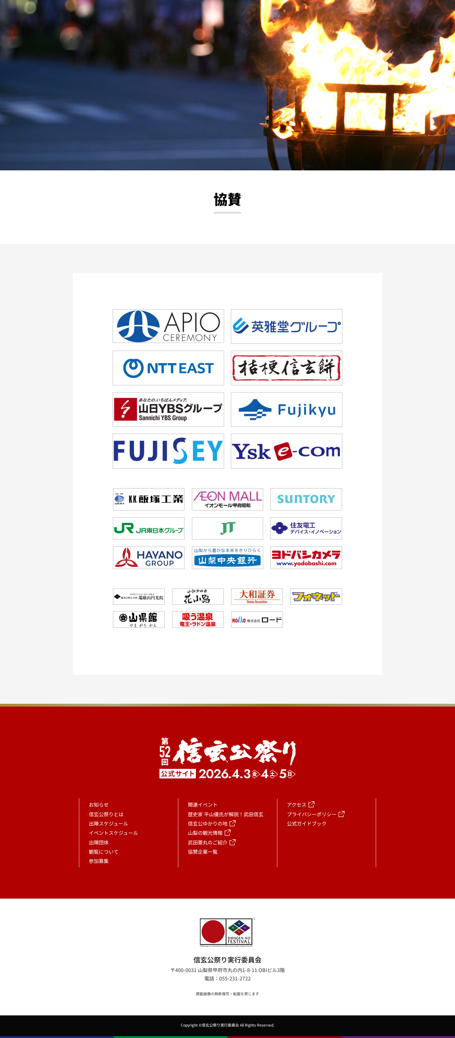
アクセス (296, 804)
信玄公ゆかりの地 (208, 823)
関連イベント (203, 804)
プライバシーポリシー (311, 814)
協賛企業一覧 (203, 851)
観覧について (104, 851)
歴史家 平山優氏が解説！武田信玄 (225, 814)
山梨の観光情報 (205, 832)
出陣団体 (99, 842)
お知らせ (99, 804)
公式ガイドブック (307, 823)
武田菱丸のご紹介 (208, 842)
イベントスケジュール (113, 832)
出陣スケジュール (108, 823)
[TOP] (388, 876)
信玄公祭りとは (106, 814)
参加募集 (99, 861)
